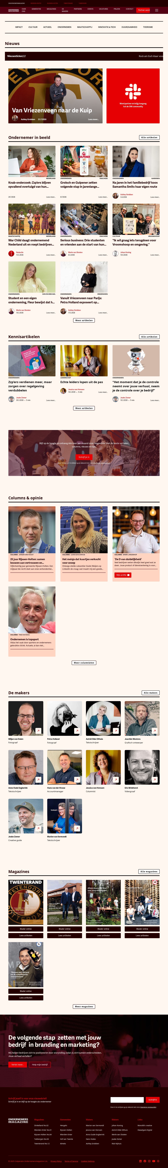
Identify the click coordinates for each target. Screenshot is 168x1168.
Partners (78, 9)
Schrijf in (153, 1100)
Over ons (24, 10)
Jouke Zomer (117, 1139)
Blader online (26, 929)
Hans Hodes (91, 1139)
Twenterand (68, 3)
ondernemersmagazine (16, 3)
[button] (157, 10)
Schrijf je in (84, 457)
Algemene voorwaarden (101, 463)
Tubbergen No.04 (41, 1139)
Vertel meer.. (18, 1064)
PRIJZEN (117, 9)
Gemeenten (36, 9)
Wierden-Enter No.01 (43, 1130)
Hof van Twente (66, 1139)
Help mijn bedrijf (40, 1064)
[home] (13, 10)
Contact (129, 9)
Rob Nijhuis (116, 1143)
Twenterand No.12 (42, 1143)
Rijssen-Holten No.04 (43, 1134)
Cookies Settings (88, 1161)
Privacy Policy (56, 1161)
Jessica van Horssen (94, 1130)
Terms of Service (71, 1161)
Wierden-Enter (36, 3)
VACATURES (103, 9)
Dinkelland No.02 (41, 1125)
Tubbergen (83, 3)
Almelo (63, 1143)
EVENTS (90, 9)
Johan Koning (117, 1125)
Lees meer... (50, 197)
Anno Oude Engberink (95, 1134)
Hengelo (63, 1125)
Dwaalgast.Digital (145, 1130)
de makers (65, 10)
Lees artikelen (25, 935)
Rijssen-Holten (52, 3)
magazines (51, 9)
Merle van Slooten (119, 1134)
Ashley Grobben (92, 1143)
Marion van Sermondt (95, 1125)
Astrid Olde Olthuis (120, 1130)
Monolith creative (145, 1125)
